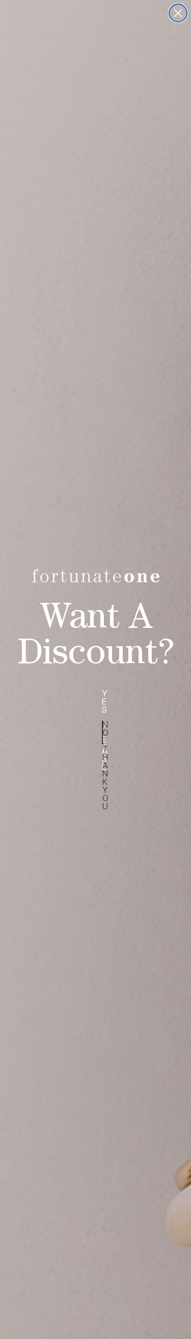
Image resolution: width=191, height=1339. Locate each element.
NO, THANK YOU (102, 732)
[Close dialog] (178, 13)
